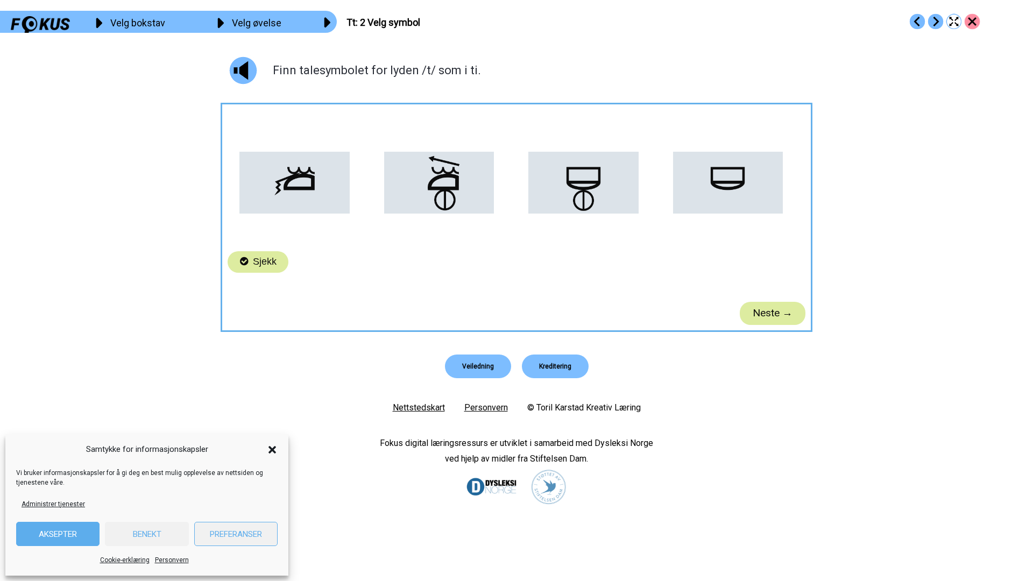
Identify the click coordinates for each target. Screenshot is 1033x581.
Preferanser (236, 534)
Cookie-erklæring (125, 560)
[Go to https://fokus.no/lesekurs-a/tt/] (972, 21)
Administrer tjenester (53, 504)
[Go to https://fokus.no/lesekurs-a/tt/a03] (935, 21)
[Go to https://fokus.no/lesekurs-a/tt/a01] (917, 21)
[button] (272, 449)
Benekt (147, 534)
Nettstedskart (419, 407)
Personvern (172, 560)
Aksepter (58, 534)
